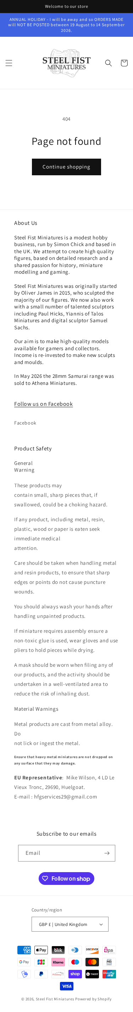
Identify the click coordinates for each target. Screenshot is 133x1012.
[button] (9, 63)
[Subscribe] (107, 853)
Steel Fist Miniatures (55, 998)
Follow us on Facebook (43, 404)
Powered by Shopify (93, 998)
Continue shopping (66, 166)
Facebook (25, 423)
